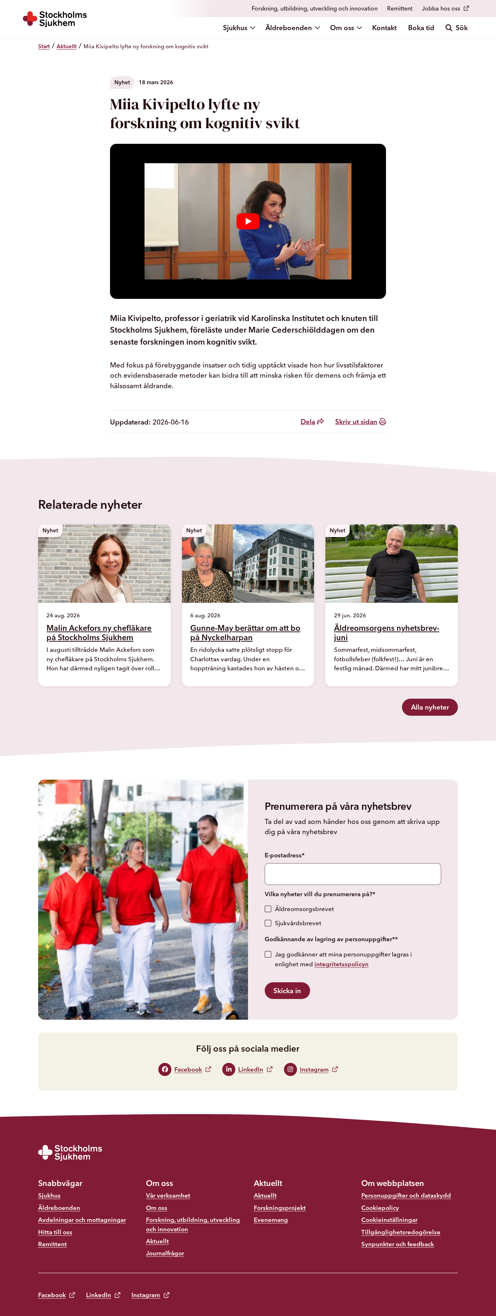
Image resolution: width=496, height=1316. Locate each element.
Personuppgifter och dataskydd (406, 1195)
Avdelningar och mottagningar (82, 1219)
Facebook (52, 1295)
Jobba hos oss (441, 8)
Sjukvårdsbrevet (298, 923)
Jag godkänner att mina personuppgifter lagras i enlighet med (343, 959)
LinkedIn (98, 1295)
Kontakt (384, 27)
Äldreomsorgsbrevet (304, 909)
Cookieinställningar (389, 1219)
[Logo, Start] (55, 19)
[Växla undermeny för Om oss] (360, 27)
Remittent (399, 8)
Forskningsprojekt (280, 1207)
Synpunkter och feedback (397, 1244)
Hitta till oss (55, 1232)
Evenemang (271, 1219)
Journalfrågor (165, 1253)
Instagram (145, 1295)
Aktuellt (157, 1241)
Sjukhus (235, 27)
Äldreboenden (288, 27)
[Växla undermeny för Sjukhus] (253, 27)
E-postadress (285, 855)
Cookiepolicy (380, 1207)
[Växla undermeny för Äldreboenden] (318, 27)
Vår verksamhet (168, 1195)
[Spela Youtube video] (248, 221)
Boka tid (421, 27)
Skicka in (287, 990)
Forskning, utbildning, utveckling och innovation (315, 8)
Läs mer (68, 681)
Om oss (342, 27)
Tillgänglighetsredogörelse (400, 1232)
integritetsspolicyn (341, 964)
